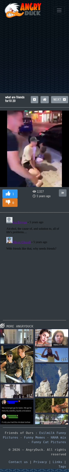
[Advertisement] (34, 56)
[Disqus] (34, 263)
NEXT (58, 99)
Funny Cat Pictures (49, 442)
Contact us (18, 462)
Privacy (40, 462)
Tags (62, 466)
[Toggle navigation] (59, 10)
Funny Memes (34, 437)
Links (57, 462)
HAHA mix (58, 437)
